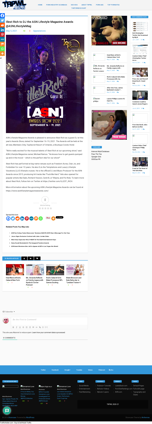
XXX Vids (74, 5)
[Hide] (1, 58)
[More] (53, 218)
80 (142, 108)
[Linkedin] (22, 218)
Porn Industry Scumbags (56, 5)
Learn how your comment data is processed (48, 332)
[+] (46, 327)
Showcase (12, 417)
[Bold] (13, 327)
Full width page (138, 389)
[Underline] (20, 327)
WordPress (30, 417)
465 (142, 39)
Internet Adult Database (100, 151)
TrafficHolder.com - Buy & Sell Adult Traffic (15, 423)
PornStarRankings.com (124, 389)
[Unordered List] (30, 327)
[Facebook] (8, 218)
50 (142, 129)
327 (41, 403)
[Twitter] (13, 218)
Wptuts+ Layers (103, 392)
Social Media (84, 386)
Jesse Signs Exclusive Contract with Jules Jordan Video (30, 236)
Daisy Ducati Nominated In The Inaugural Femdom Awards (30, 243)
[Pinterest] (27, 218)
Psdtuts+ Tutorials (104, 386)
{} (43, 327)
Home (40, 5)
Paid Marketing (84, 392)
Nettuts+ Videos (103, 389)
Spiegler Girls (96, 157)
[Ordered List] (26, 327)
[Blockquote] (33, 327)
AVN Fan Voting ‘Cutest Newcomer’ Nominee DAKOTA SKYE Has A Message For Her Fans (40, 233)
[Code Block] (36, 327)
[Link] (40, 327)
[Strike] (23, 327)
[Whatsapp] (41, 218)
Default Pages (138, 386)
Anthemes (146, 417)
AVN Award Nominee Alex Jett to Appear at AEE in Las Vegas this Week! (34, 246)
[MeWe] (31, 218)
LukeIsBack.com (121, 386)
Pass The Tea (96, 154)
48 (142, 173)
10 (46, 403)
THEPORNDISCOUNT (78, 8)
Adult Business (7, 396)
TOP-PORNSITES (113, 5)
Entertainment (84, 389)
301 (59, 401)
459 (23, 401)
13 (24, 31)
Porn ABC (100, 5)
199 (143, 62)
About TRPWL (86, 5)
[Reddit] (17, 218)
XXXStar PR (95, 159)
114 (143, 85)
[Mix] (36, 218)
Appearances (39, 31)
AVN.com (118, 392)
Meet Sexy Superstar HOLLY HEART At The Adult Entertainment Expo (33, 239)
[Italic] (16, 327)
